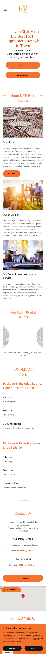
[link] (23, 9)
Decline (12, 648)
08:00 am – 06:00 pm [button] (27, 565)
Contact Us (23, 65)
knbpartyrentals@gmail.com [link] (23, 550)
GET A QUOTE (23, 578)
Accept (33, 648)
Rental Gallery (23, 75)
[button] (6, 9)
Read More (12, 174)
